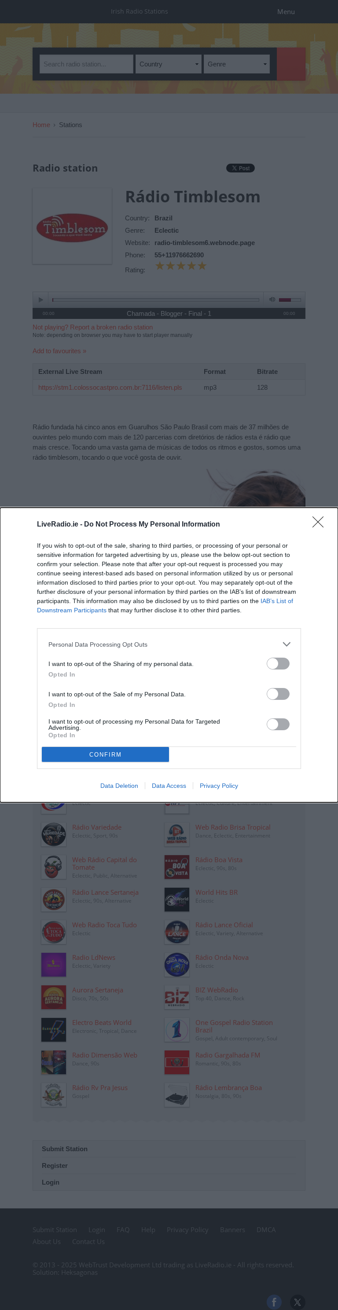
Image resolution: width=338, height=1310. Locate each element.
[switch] (278, 664)
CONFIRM (105, 754)
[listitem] (169, 644)
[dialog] (169, 655)
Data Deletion (119, 785)
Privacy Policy (219, 785)
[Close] (320, 524)
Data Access (169, 785)
